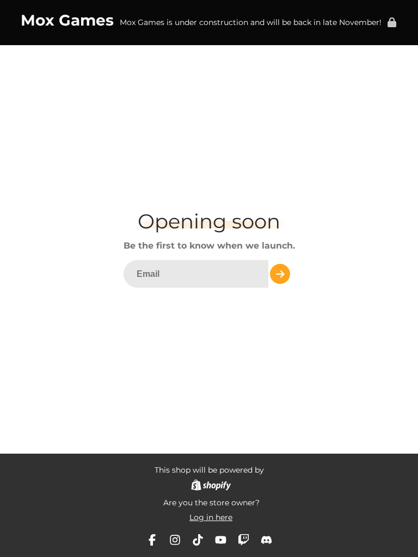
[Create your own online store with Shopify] (211, 486)
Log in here (210, 517)
